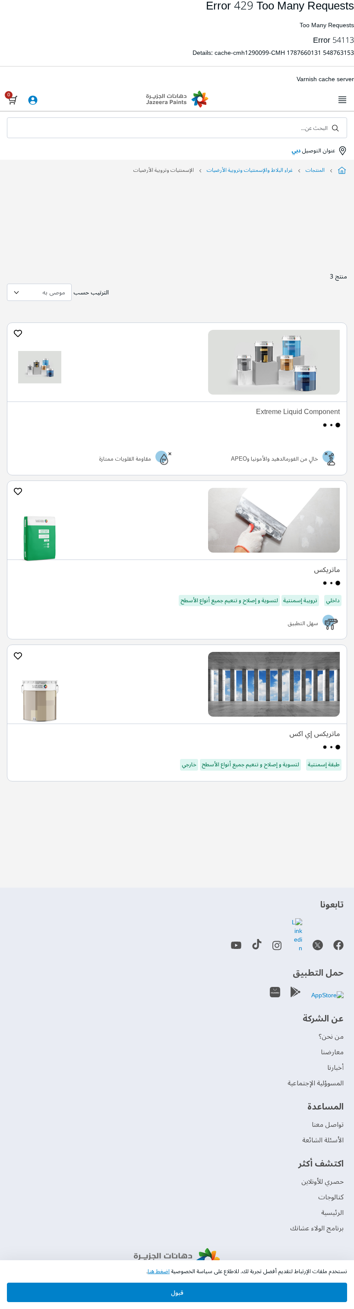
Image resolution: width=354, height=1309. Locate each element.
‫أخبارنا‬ (335, 1067)
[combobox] (177, 127)
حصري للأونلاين (322, 1181)
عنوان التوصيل (313, 151)
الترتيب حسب (91, 292)
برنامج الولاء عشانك (317, 1228)
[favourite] (18, 333)
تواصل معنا (328, 1124)
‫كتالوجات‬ (331, 1197)
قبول (177, 1293)
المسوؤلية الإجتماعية (316, 1083)
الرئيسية (332, 1212)
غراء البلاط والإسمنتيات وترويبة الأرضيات (250, 170)
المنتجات (315, 170)
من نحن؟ (331, 1036)
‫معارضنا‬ (332, 1052)
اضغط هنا (159, 1271)
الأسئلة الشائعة (323, 1140)
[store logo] (177, 100)
